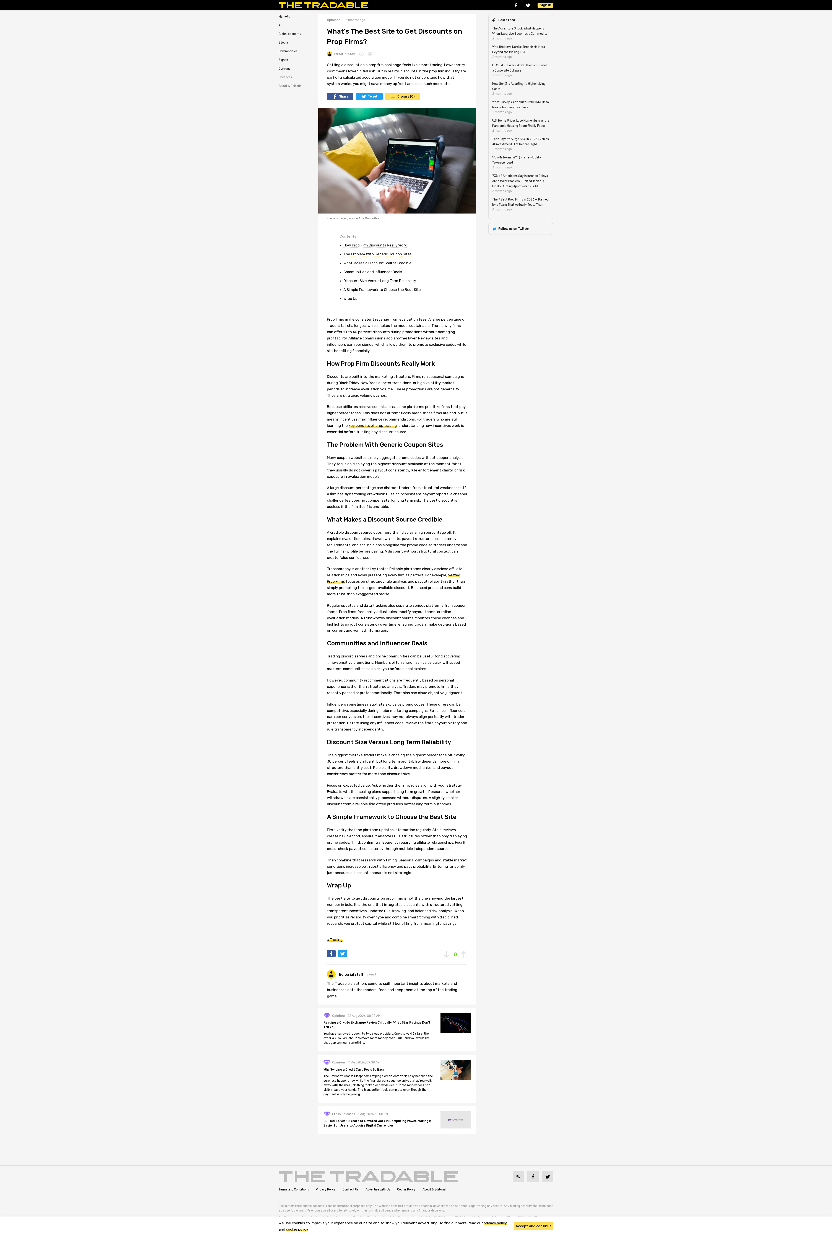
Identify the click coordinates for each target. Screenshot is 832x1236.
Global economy (290, 34)
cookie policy (297, 1229)
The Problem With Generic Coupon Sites (377, 254)
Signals (284, 60)
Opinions (284, 68)
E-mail (371, 974)
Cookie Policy (406, 1189)
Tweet (372, 96)
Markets (284, 16)
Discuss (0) (406, 96)
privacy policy (495, 1223)
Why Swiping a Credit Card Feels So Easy (354, 1069)
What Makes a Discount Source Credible (377, 263)
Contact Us (351, 1189)
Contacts (285, 77)
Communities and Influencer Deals (372, 272)
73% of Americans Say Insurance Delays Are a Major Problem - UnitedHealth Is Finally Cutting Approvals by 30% (520, 181)
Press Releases (343, 1114)
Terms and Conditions (294, 1189)
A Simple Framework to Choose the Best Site (382, 289)
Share (343, 96)
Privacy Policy (326, 1189)
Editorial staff (344, 54)
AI (280, 25)
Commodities (288, 51)
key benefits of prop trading (373, 425)
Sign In (545, 5)
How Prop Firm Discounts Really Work (375, 245)
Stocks (284, 42)
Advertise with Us (378, 1189)
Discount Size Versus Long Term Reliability (379, 281)
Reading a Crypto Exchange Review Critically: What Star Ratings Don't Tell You (376, 1025)
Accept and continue (534, 1226)
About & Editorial (290, 86)
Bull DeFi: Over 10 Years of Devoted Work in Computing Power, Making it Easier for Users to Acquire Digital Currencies (377, 1123)
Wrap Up (350, 298)
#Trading (335, 940)
